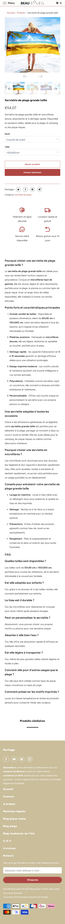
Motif (7, 134)
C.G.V (7, 840)
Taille (7, 147)
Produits (21, 12)
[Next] (40, 76)
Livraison (9, 848)
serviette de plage (23, 195)
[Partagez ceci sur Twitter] (18, 189)
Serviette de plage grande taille (26, 100)
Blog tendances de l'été (19, 833)
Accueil (10, 12)
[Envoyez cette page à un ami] (39, 189)
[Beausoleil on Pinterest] (22, 759)
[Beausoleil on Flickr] (35, 759)
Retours (8, 855)
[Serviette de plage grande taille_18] (32, 45)
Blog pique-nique (14, 818)
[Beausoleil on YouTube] (14, 759)
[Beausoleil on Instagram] (30, 759)
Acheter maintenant (32, 172)
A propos (9, 803)
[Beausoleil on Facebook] (6, 759)
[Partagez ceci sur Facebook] (25, 189)
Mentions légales (14, 811)
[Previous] (24, 76)
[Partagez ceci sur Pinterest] (32, 189)
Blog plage (10, 826)
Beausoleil (16, 889)
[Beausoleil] (32, 3)
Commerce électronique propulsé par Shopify (25, 897)
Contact (8, 796)
